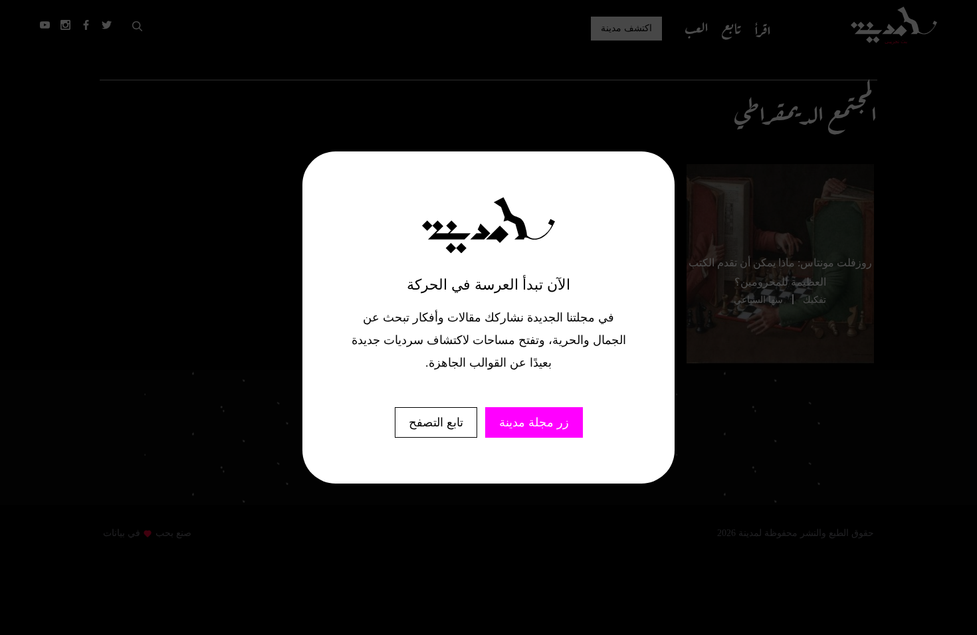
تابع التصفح (436, 422)
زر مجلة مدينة (534, 422)
